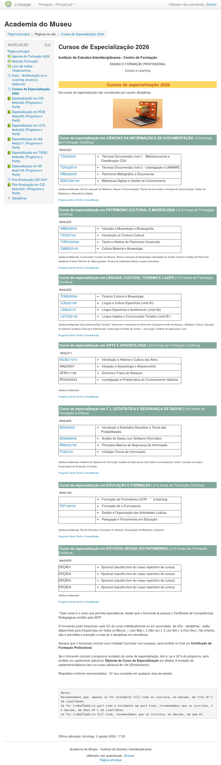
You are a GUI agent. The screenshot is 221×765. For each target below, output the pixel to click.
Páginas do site (45, 34)
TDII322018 (68, 167)
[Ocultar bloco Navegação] (46, 45)
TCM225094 (68, 296)
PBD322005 (68, 174)
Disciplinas (19, 198)
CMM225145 (69, 248)
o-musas (22, 4)
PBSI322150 (68, 445)
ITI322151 (66, 451)
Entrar (211, 4)
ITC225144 (68, 235)
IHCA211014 (68, 359)
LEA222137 (68, 309)
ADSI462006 (68, 438)
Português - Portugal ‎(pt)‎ (56, 4)
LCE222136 (68, 303)
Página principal (18, 51)
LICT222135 (68, 316)
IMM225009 (68, 228)
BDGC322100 (69, 180)
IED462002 (67, 427)
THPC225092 (69, 242)
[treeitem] (29, 51)
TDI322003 (68, 156)
